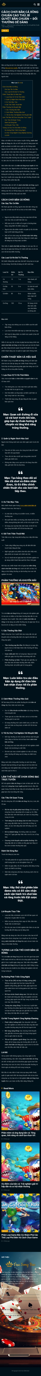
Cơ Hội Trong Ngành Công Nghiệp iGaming (18, 133)
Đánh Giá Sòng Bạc (11, 122)
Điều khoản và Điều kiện (9, 1296)
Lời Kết (7, 135)
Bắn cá (5, 30)
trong (22, 505)
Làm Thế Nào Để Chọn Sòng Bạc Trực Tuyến (16, 117)
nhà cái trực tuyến (11, 68)
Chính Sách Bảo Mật (8, 1300)
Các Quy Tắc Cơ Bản (11, 89)
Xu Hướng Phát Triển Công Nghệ (15, 130)
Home (2, 25)
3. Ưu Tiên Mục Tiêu (11, 102)
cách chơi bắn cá (30, 505)
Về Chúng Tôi (5, 1293)
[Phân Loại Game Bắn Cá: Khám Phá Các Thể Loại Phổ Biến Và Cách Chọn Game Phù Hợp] (20, 1213)
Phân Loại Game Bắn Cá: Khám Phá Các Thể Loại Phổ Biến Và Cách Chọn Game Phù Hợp (19, 1237)
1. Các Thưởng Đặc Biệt (12, 110)
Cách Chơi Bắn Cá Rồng (10, 87)
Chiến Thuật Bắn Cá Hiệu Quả (11, 94)
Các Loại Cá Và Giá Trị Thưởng (14, 92)
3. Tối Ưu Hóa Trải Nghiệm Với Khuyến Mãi (18, 115)
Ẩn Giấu (20, 82)
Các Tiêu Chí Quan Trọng (12, 120)
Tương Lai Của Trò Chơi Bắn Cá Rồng (14, 128)
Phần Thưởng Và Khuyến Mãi (11, 107)
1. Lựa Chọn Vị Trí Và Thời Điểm (15, 97)
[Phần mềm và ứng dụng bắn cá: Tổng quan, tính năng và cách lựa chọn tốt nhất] (20, 1110)
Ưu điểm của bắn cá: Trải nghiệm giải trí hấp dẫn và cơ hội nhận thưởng (19, 1185)
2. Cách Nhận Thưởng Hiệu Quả (15, 112)
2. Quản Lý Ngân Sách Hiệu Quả (15, 99)
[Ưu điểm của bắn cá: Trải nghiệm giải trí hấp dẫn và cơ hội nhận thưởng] (20, 1162)
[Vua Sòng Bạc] (3, 4)
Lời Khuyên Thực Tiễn (12, 125)
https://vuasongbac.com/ (16, 1319)
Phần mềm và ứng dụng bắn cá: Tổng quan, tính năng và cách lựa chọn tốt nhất (18, 1135)
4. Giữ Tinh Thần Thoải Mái (13, 105)
